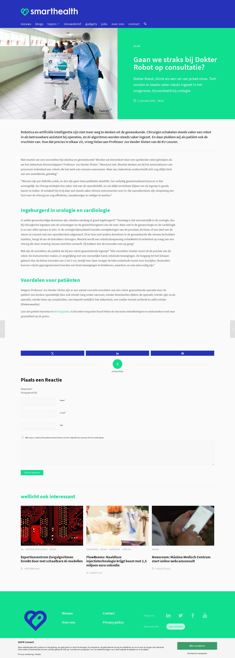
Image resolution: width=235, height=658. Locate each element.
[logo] (49, 12)
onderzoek (114, 549)
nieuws (52, 549)
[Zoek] (144, 24)
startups (126, 549)
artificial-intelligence (36, 549)
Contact (109, 613)
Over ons (68, 622)
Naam (63, 400)
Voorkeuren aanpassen (197, 653)
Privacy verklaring (26, 654)
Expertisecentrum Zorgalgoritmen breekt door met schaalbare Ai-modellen (52, 559)
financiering (92, 549)
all (22, 549)
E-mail (63, 412)
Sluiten (38, 654)
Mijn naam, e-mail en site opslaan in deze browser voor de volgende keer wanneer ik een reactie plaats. (64, 437)
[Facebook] (193, 615)
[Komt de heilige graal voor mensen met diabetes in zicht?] (2, 329)
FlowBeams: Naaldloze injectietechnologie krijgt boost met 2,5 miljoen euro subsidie (116, 561)
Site (61, 425)
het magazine (61, 311)
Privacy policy (113, 622)
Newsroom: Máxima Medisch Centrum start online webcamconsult (181, 559)
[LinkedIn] (168, 615)
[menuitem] (27, 24)
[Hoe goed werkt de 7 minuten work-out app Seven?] (232, 329)
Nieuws (67, 613)
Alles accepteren (197, 645)
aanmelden (176, 626)
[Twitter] (181, 615)
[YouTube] (205, 615)
